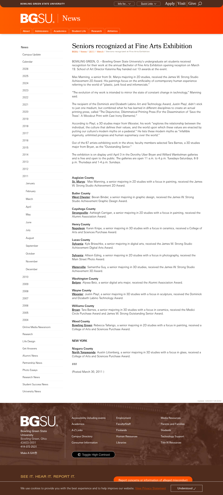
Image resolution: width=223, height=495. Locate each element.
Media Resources (171, 418)
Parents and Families (173, 424)
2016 (25, 140)
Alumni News (30, 355)
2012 (25, 169)
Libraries (121, 442)
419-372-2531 (29, 446)
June (28, 222)
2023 (25, 90)
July (28, 230)
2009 (25, 284)
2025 (25, 76)
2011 (92, 51)
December (31, 269)
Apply (170, 3)
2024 (25, 83)
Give (192, 3)
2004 (25, 320)
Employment (123, 418)
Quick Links (147, 3)
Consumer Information (85, 442)
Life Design (29, 341)
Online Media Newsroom (37, 327)
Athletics (112, 31)
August (30, 238)
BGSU (75, 51)
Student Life (79, 31)
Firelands (121, 430)
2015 (25, 147)
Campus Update (32, 54)
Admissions (41, 31)
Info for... (122, 3)
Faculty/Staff (123, 424)
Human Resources (126, 436)
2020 (25, 111)
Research (96, 31)
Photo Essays (30, 370)
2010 (25, 276)
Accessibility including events (89, 418)
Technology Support (172, 436)
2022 (25, 97)
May (28, 214)
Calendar (27, 61)
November (32, 261)
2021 (25, 104)
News (84, 51)
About (26, 31)
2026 (25, 68)
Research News (31, 377)
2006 (25, 305)
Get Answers (30, 348)
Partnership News (32, 362)
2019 (25, 118)
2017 (25, 133)
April (28, 206)
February (31, 191)
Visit (182, 3)
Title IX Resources (171, 442)
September (32, 245)
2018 (25, 126)
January (30, 183)
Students (166, 430)
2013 (25, 161)
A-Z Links (77, 430)
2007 (25, 298)
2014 (25, 154)
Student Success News (35, 384)
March (100, 51)
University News (32, 391)
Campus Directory (82, 436)
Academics (60, 31)
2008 (25, 291)
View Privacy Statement (150, 488)
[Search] (200, 3)
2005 (25, 312)
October (30, 253)
